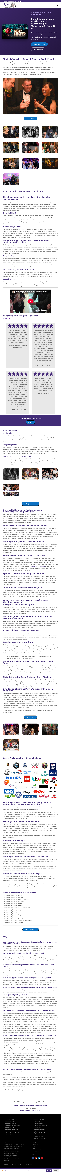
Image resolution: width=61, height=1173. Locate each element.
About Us (35, 1144)
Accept (49, 1170)
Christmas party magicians (37, 566)
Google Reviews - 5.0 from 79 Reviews (14, 1144)
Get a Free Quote (39, 44)
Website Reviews (25, 1110)
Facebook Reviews (36, 1110)
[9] (30, 169)
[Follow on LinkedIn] (39, 1158)
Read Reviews (38, 49)
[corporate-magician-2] (11, 184)
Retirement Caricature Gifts (11, 1151)
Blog (34, 1148)
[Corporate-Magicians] (50, 479)
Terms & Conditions (38, 1150)
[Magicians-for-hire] (11, 495)
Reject (55, 1170)
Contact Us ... (30, 717)
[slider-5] (11, 169)
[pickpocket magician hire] (50, 137)
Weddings (6, 1160)
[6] (50, 153)
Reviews (30, 422)
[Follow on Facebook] (33, 1158)
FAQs (34, 1146)
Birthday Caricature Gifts (10, 1150)
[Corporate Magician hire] (30, 734)
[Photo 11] (30, 153)
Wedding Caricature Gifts (10, 1153)
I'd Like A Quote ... (30, 929)
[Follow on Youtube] (36, 1158)
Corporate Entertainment (10, 1155)
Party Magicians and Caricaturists (13, 1158)
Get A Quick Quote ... (30, 504)
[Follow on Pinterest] (42, 1158)
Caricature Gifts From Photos (11, 1148)
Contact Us (36, 1151)
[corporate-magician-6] (11, 479)
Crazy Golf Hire (8, 1157)
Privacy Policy (31, 1170)
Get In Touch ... (30, 118)
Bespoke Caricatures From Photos (13, 1146)
